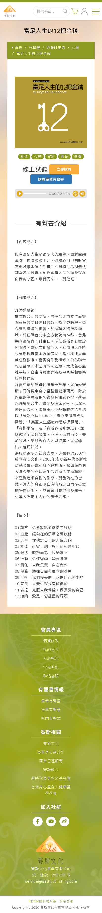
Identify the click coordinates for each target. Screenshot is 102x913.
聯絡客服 (51, 676)
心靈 (75, 47)
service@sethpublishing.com (51, 881)
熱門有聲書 (51, 718)
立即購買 (64, 169)
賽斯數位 (51, 770)
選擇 (77, 156)
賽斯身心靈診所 (51, 752)
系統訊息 (51, 658)
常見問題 (51, 667)
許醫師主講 (56, 47)
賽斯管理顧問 (51, 761)
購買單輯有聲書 (51, 179)
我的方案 (51, 650)
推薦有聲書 (51, 710)
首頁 (18, 47)
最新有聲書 (51, 701)
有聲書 (34, 47)
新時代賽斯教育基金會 (51, 778)
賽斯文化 (51, 743)
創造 (24, 156)
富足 (51, 156)
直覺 (64, 156)
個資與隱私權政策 (42, 901)
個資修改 (51, 641)
